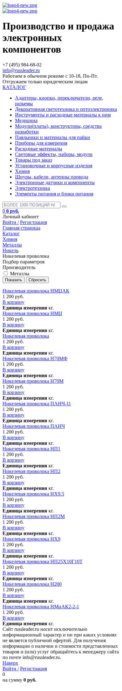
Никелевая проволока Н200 (32, 584)
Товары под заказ (33, 160)
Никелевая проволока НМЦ (32, 313)
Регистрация (33, 222)
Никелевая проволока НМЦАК (36, 291)
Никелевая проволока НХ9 (31, 539)
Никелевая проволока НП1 (31, 448)
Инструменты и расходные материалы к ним (63, 114)
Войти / (11, 222)
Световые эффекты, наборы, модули (54, 154)
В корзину (13, 302)
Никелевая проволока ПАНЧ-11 (37, 403)
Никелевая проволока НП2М (34, 516)
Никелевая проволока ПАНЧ (34, 426)
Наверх (10, 663)
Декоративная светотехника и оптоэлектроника (66, 109)
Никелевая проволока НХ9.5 (33, 493)
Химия (22, 171)
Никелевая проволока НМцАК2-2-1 (41, 606)
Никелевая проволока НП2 (31, 471)
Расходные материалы (38, 148)
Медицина (26, 120)
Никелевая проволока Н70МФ (35, 358)
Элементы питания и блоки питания (54, 193)
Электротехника (32, 188)
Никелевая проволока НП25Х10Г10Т (43, 561)
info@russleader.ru (21, 70)
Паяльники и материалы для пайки (52, 137)
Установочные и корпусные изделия (53, 165)
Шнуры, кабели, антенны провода (51, 176)
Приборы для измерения (41, 143)
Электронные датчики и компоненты (55, 182)
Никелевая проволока (26, 336)
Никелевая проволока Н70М (33, 381)
